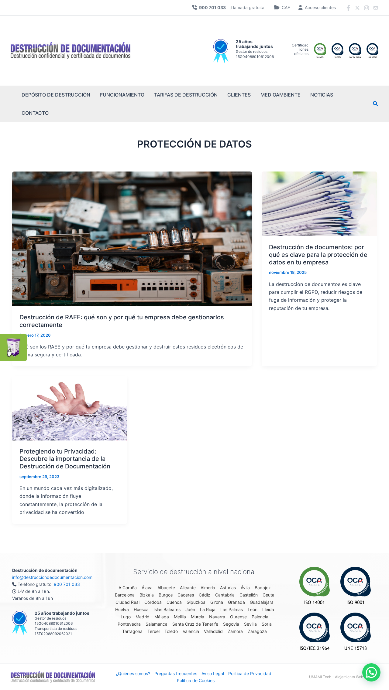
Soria (267, 624)
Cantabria (225, 594)
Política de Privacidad (249, 673)
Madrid (143, 616)
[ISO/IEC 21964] (314, 631)
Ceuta (268, 594)
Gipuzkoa (196, 602)
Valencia (191, 631)
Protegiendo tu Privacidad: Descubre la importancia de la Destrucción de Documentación (64, 459)
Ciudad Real (127, 602)
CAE (286, 7)
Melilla (180, 616)
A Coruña (128, 587)
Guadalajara (262, 602)
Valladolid (213, 631)
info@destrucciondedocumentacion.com (52, 577)
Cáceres (185, 594)
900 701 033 (67, 584)
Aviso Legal (212, 673)
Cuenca (174, 602)
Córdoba (153, 602)
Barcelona (125, 594)
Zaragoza (257, 631)
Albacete (166, 587)
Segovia (231, 624)
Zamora (235, 631)
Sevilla (250, 624)
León (252, 609)
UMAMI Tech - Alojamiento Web (336, 677)
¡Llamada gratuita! (232, 7)
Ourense (238, 616)
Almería (208, 587)
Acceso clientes (320, 7)
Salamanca (156, 624)
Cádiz (204, 594)
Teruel (153, 631)
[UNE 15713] (355, 631)
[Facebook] (348, 8)
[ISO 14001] (314, 585)
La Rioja (207, 609)
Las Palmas (231, 609)
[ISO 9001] (355, 585)
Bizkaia (146, 594)
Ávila (245, 587)
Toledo (171, 631)
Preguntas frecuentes (175, 673)
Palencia (260, 616)
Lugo (126, 616)
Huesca (141, 609)
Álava (147, 587)
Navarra (217, 616)
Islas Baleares (167, 609)
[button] (375, 104)
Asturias (228, 587)
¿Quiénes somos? (133, 673)
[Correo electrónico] (375, 8)
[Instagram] (366, 8)
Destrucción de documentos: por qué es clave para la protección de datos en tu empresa (318, 254)
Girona (216, 602)
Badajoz (263, 587)
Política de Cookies (196, 680)
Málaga (161, 616)
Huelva (122, 609)
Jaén (190, 609)
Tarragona (132, 631)
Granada (236, 602)
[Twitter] (357, 8)
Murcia (197, 616)
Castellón (248, 594)
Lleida (268, 609)
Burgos (166, 594)
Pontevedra (129, 624)
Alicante (188, 587)
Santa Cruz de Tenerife (195, 624)
